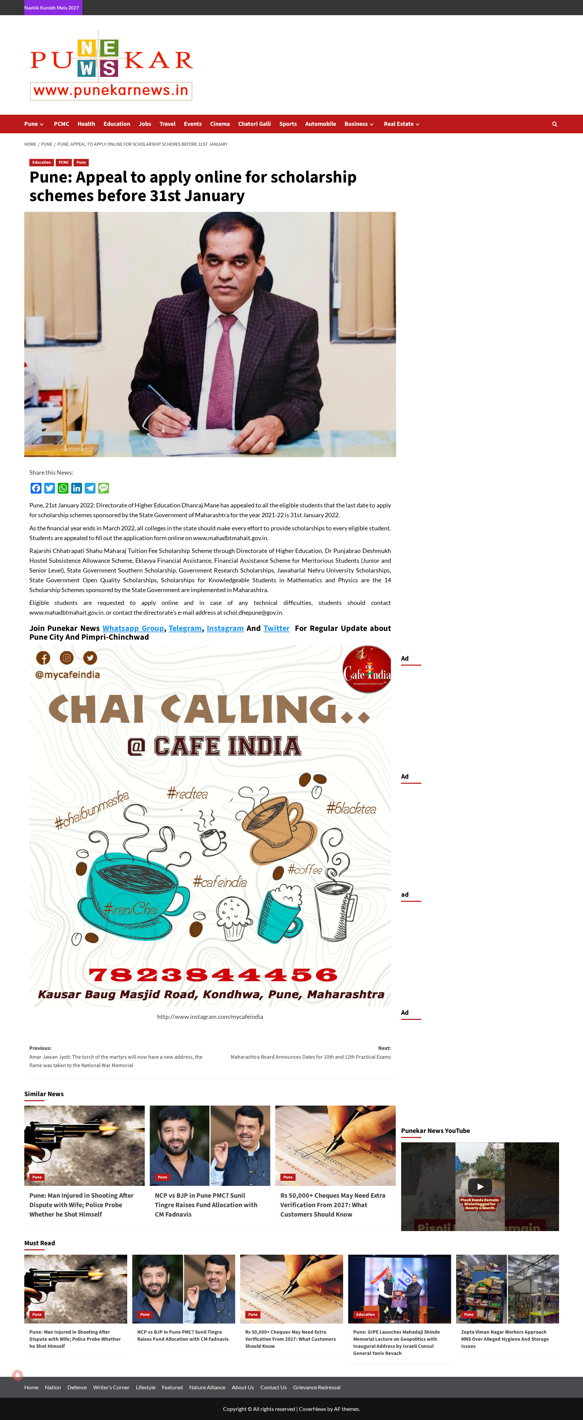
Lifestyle (146, 1387)
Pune (31, 124)
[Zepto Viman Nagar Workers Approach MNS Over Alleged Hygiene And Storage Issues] (507, 1289)
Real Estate (399, 124)
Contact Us (273, 1387)
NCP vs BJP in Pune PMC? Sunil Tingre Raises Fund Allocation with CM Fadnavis (206, 1205)
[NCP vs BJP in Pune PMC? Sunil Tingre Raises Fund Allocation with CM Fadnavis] (210, 1146)
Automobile (320, 124)
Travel (167, 124)
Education (117, 124)
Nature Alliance (207, 1387)
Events (193, 124)
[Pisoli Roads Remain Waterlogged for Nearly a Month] (480, 1186)
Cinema (220, 124)
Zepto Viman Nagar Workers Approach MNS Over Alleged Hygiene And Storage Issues (505, 1339)
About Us (243, 1387)
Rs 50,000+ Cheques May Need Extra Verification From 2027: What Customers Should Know (333, 1205)
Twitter (276, 628)
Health (86, 124)
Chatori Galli (254, 124)
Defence (77, 1387)
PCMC (61, 124)
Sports (288, 124)
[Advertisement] (480, 717)
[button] (555, 124)
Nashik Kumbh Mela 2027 (51, 7)
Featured (172, 1387)
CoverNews (312, 1408)
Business (356, 124)
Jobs (145, 124)
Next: (311, 1053)
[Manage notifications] (17, 1375)
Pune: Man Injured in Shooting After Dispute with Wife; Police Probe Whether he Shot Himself (81, 1205)
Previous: (115, 1057)
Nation (53, 1387)
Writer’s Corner (111, 1387)
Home (31, 1387)
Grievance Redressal (316, 1387)
